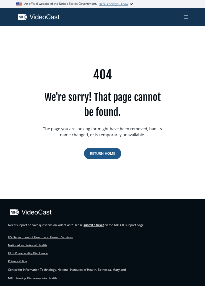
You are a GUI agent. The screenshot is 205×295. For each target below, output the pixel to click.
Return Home (102, 153)
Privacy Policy (17, 261)
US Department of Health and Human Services (40, 237)
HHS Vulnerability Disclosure (28, 253)
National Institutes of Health (27, 245)
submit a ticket (94, 225)
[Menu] (186, 17)
